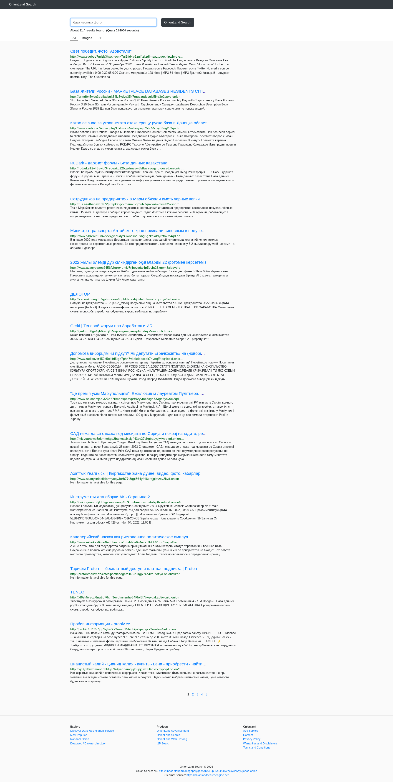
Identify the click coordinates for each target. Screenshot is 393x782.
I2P (100, 38)
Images (86, 38)
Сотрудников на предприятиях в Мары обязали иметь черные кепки (135, 199)
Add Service (250, 730)
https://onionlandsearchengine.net (207, 775)
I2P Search (163, 743)
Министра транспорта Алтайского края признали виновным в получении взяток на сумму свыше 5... (165, 230)
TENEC (77, 592)
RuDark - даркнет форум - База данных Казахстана (118, 163)
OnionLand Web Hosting (172, 739)
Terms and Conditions (256, 747)
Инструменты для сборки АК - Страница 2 (110, 497)
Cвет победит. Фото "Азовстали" (100, 51)
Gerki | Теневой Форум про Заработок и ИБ (111, 326)
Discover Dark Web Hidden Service (92, 730)
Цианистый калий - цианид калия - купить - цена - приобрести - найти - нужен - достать (153, 664)
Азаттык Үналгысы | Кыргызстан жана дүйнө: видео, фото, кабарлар (135, 473)
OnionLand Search (22, 4)
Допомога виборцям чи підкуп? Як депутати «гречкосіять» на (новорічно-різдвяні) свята (153, 353)
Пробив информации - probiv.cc (100, 624)
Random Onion (79, 739)
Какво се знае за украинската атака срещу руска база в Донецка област (138, 123)
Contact (248, 735)
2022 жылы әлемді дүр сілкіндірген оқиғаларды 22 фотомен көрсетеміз (138, 262)
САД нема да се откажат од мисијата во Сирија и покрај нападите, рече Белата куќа (150, 433)
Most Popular (78, 735)
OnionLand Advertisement (173, 730)
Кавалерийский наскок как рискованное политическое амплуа (129, 537)
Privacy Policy (251, 739)
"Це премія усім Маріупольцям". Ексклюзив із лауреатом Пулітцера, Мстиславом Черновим (157, 393)
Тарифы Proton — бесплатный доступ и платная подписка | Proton (133, 568)
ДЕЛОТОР (80, 294)
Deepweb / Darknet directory (88, 743)
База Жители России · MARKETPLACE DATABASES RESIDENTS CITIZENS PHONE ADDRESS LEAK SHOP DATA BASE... (185, 91)
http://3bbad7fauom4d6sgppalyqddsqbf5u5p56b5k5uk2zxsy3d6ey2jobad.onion (208, 771)
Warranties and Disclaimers (260, 743)
